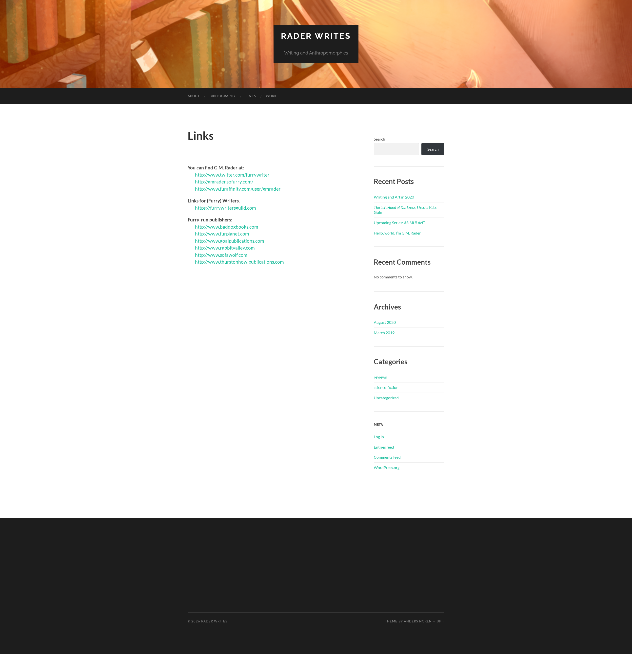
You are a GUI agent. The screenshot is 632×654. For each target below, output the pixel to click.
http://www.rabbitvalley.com (225, 248)
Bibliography (223, 96)
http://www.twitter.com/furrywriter (232, 175)
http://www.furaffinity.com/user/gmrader (238, 189)
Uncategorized (386, 397)
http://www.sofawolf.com (221, 255)
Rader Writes (316, 35)
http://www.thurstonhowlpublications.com (239, 262)
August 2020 (385, 322)
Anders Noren (418, 621)
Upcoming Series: (399, 222)
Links (251, 96)
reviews (380, 377)
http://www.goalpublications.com (229, 241)
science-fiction (386, 387)
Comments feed (387, 457)
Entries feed (384, 447)
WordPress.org (386, 467)
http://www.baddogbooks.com (226, 227)
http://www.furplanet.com (222, 233)
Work (271, 96)
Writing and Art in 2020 (394, 197)
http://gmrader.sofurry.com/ (224, 181)
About (194, 96)
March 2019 (384, 332)
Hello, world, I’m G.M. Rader (397, 233)
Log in (379, 436)
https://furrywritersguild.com (225, 208)
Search (379, 139)
